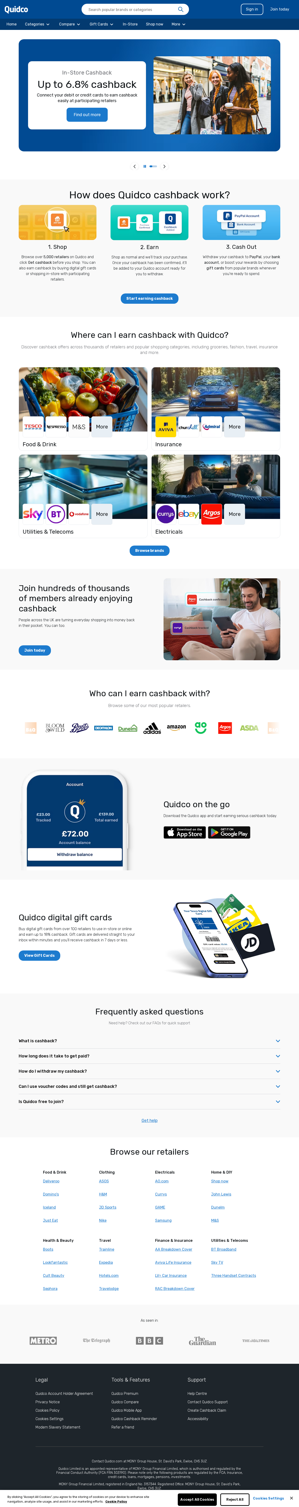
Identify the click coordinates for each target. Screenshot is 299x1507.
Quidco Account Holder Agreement (64, 1393)
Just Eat (50, 1220)
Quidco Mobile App (126, 1410)
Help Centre (197, 1393)
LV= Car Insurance (171, 1275)
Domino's (51, 1194)
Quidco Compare (125, 1402)
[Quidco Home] (16, 9)
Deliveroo (51, 1181)
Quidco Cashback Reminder (134, 1419)
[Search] (181, 10)
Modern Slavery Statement (58, 1427)
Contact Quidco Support (208, 1402)
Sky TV (217, 1262)
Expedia (106, 1262)
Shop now (219, 1181)
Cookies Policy (48, 1410)
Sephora (50, 1288)
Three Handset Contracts (233, 1275)
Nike (103, 1220)
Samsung (163, 1220)
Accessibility (198, 1419)
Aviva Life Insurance (173, 1262)
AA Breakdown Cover (173, 1249)
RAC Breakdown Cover (175, 1288)
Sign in (252, 9)
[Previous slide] (134, 166)
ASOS (104, 1181)
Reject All (234, 1500)
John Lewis (221, 1194)
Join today (279, 9)
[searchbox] (135, 9)
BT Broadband (223, 1249)
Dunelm (218, 1207)
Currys (161, 1194)
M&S (215, 1220)
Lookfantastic (55, 1262)
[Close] (291, 1498)
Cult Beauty (53, 1275)
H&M (103, 1194)
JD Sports (107, 1207)
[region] (149, 1498)
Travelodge (109, 1288)
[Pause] (145, 166)
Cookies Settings (50, 1419)
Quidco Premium (124, 1393)
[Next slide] (164, 166)
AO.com (162, 1181)
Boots (48, 1249)
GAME (160, 1207)
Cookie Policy (116, 1501)
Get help (150, 1120)
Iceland (49, 1207)
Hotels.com (109, 1275)
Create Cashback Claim (207, 1410)
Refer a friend (122, 1427)
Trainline (106, 1249)
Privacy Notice (48, 1402)
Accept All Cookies (197, 1500)
